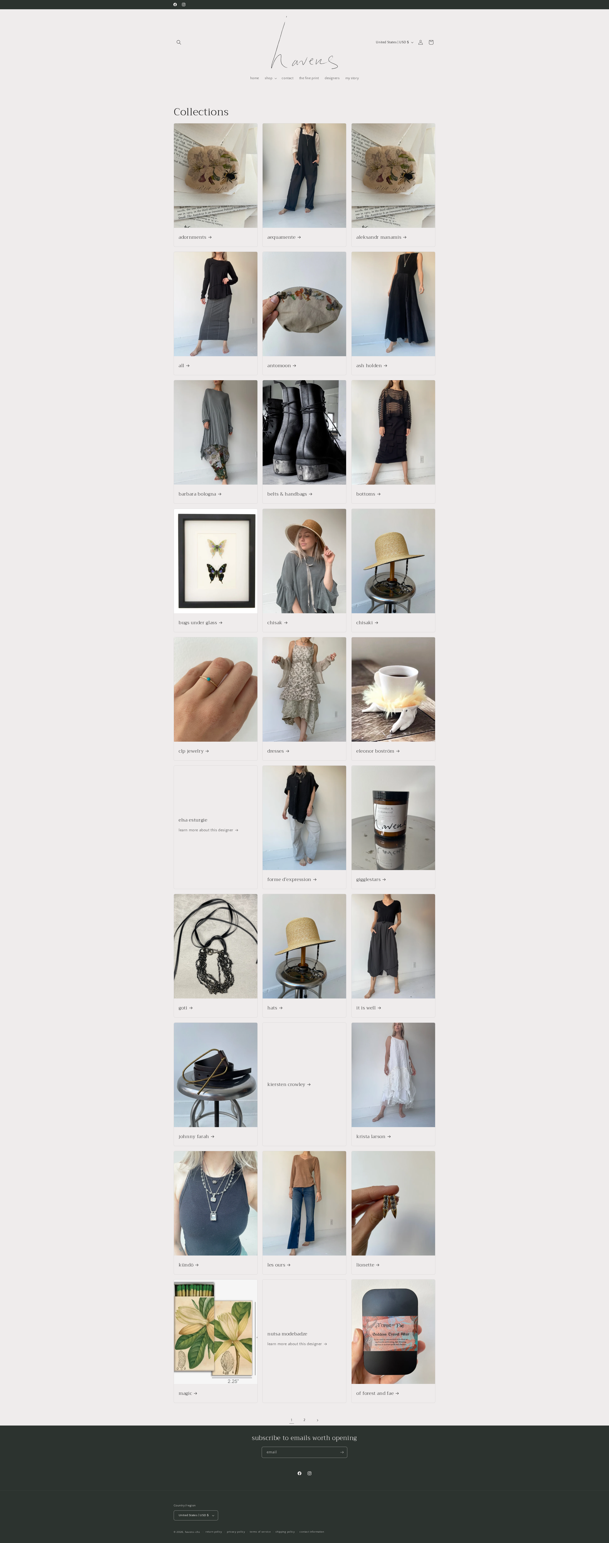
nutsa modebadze (287, 1334)
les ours (276, 1265)
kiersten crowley (286, 1084)
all (181, 366)
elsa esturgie (193, 820)
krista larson (371, 1136)
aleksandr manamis (378, 237)
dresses (275, 751)
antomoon (279, 366)
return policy (214, 1531)
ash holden (369, 366)
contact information (312, 1531)
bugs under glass (198, 623)
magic (185, 1393)
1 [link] (291, 1420)
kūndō (186, 1265)
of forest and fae (375, 1393)
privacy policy (236, 1531)
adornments (192, 237)
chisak (274, 623)
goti (183, 1008)
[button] (179, 42)
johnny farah (194, 1136)
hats (272, 1008)
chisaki (364, 623)
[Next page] (317, 1420)
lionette (365, 1265)
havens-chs (192, 1532)
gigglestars (368, 879)
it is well (366, 1008)
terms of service (260, 1531)
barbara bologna (197, 494)
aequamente (281, 237)
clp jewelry (191, 751)
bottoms (365, 494)
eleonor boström (375, 751)
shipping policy (285, 1531)
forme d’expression (289, 879)
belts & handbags (287, 494)
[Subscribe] (342, 1452)
